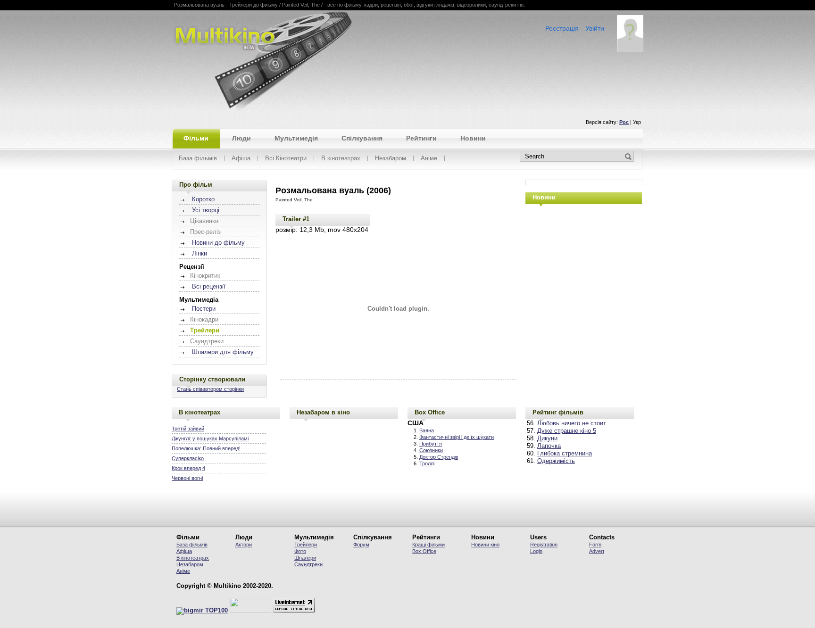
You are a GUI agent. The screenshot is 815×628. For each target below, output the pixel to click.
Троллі (426, 463)
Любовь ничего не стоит (571, 423)
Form (595, 544)
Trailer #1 (296, 219)
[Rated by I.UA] (250, 610)
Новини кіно (485, 544)
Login (536, 551)
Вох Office (424, 551)
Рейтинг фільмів (557, 412)
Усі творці (205, 210)
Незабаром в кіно (323, 412)
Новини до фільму (218, 243)
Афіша (241, 159)
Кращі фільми (428, 544)
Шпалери (305, 558)
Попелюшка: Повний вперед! (206, 448)
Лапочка (549, 446)
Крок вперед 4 (188, 468)
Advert (596, 551)
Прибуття (430, 443)
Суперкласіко (188, 458)
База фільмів (198, 159)
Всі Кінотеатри (286, 159)
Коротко (203, 199)
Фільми (195, 138)
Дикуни (547, 438)
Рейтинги (421, 138)
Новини (473, 138)
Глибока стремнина (564, 453)
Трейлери (305, 544)
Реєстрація (562, 28)
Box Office (430, 412)
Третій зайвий (188, 428)
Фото (300, 551)
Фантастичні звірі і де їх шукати (456, 437)
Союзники (431, 450)
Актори (243, 544)
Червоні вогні (187, 478)
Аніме (429, 159)
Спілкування (362, 138)
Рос (624, 122)
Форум (361, 544)
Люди (241, 138)
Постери (204, 309)
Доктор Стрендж (438, 457)
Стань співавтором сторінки (210, 389)
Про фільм (195, 184)
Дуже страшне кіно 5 (566, 431)
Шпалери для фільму (223, 352)
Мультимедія (296, 138)
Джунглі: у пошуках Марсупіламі (210, 438)
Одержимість (556, 461)
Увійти (594, 28)
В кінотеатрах (340, 159)
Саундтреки (308, 564)
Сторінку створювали (212, 379)
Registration (543, 544)
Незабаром (390, 159)
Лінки (199, 253)
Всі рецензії (208, 286)
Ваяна (426, 430)
